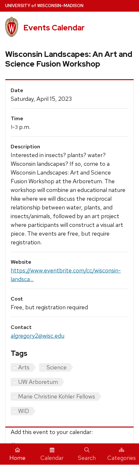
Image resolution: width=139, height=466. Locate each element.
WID (23, 411)
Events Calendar (54, 28)
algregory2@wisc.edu (37, 335)
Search (87, 457)
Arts (23, 367)
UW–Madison (44, 5)
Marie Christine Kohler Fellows (56, 396)
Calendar (52, 457)
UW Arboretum (38, 382)
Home (17, 457)
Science (57, 367)
